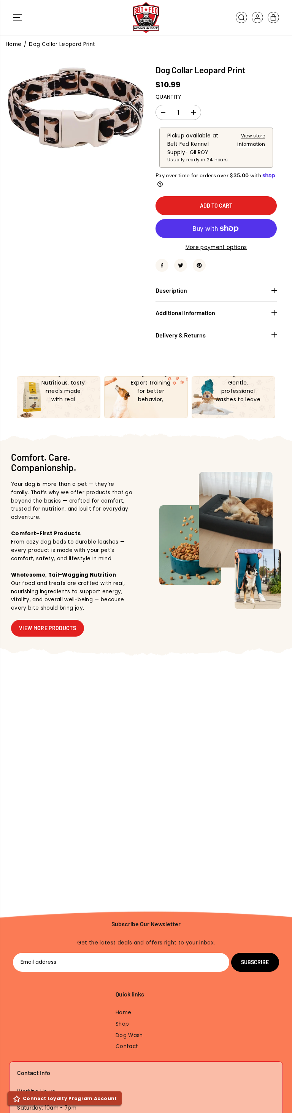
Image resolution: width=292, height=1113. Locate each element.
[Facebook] (162, 265)
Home (13, 44)
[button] (17, 17)
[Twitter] (180, 265)
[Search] (241, 17)
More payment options (216, 247)
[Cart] (273, 17)
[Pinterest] (199, 265)
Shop (122, 1024)
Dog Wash (129, 1035)
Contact (127, 1046)
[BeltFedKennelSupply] (146, 17)
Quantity (168, 97)
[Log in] (257, 17)
